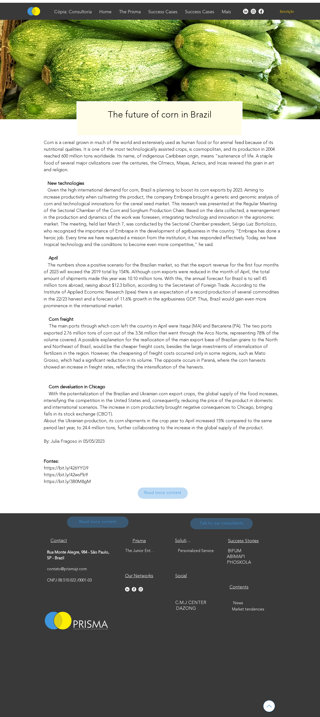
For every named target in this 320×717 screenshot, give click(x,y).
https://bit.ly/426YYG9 (66, 468)
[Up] (269, 706)
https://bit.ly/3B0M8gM (67, 482)
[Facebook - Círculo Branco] (134, 589)
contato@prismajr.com (67, 569)
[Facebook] (261, 11)
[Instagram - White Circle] (140, 589)
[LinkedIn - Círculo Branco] (127, 589)
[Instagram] (253, 11)
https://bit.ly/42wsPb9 (66, 475)
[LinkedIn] (245, 11)
